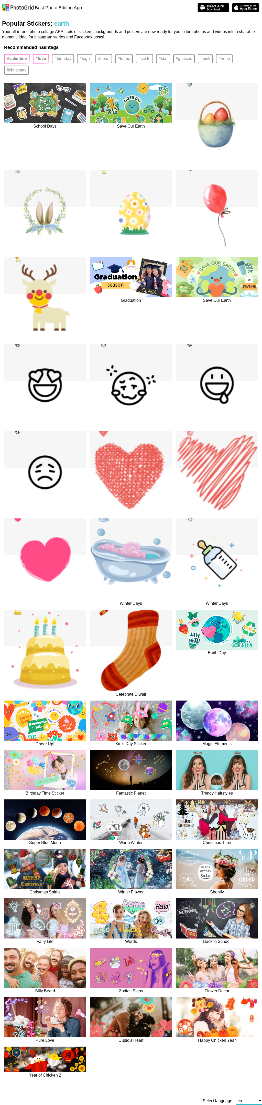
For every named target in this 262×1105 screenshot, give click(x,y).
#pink (205, 58)
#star (163, 58)
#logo (85, 58)
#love (41, 58)
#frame (124, 58)
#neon (224, 58)
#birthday (62, 58)
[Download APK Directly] (213, 7)
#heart (104, 58)
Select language (217, 1101)
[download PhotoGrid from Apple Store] (245, 8)
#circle (144, 58)
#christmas (16, 70)
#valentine (17, 58)
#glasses (184, 58)
